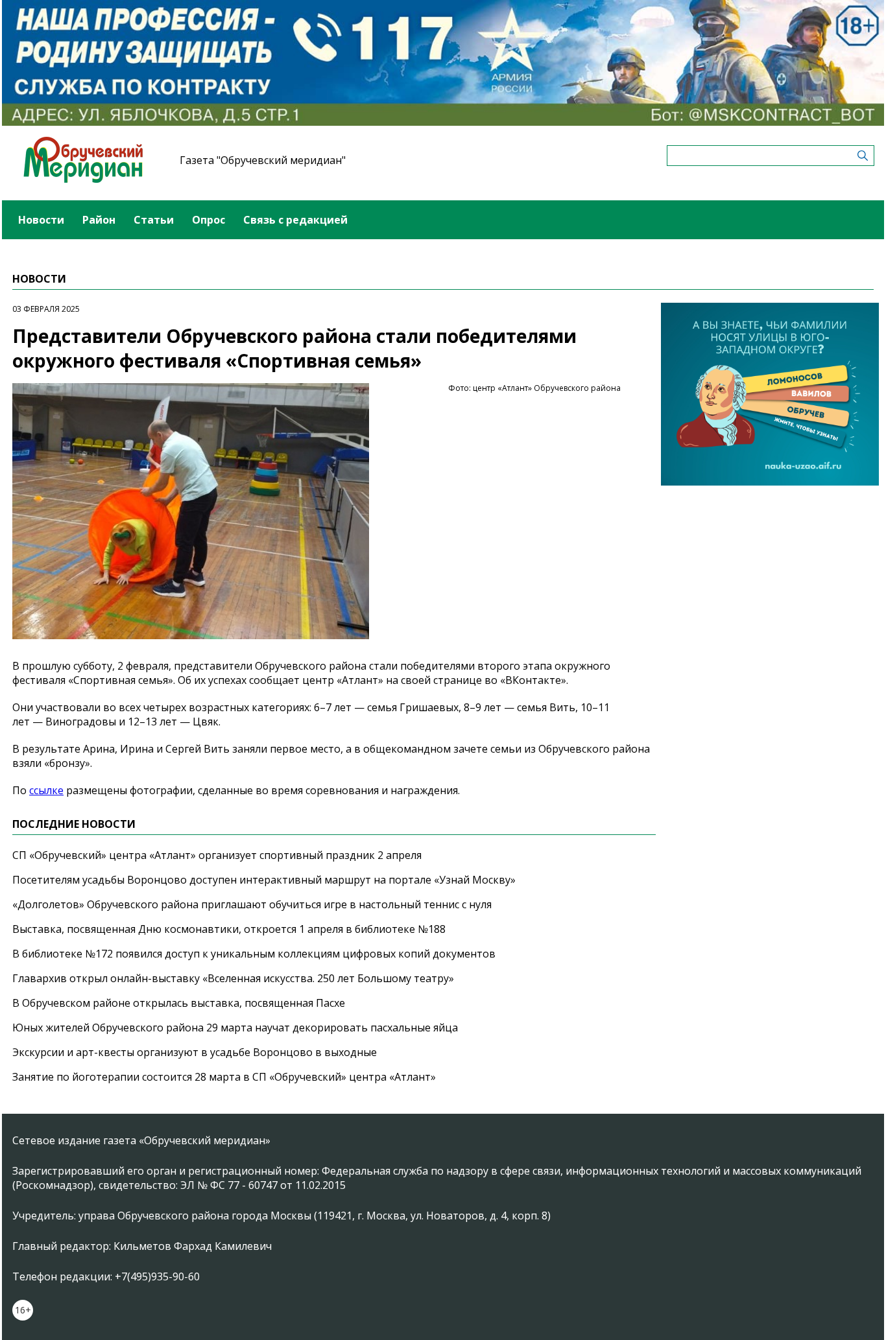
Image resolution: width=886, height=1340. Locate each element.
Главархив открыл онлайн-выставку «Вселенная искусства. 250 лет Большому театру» (233, 978)
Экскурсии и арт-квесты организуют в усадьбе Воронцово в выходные (194, 1052)
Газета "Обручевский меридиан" (263, 160)
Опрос (208, 220)
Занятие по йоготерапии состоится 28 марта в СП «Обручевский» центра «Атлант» (224, 1077)
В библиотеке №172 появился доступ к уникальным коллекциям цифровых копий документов (254, 953)
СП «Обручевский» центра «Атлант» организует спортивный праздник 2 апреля (217, 855)
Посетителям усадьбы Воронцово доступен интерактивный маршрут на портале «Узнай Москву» (264, 880)
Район (98, 220)
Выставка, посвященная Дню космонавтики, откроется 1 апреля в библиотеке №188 (229, 929)
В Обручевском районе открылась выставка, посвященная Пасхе (178, 1003)
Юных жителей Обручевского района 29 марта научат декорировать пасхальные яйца (235, 1027)
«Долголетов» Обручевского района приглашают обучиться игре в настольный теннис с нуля (252, 904)
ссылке (46, 790)
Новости (41, 220)
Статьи (154, 220)
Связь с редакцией (295, 220)
